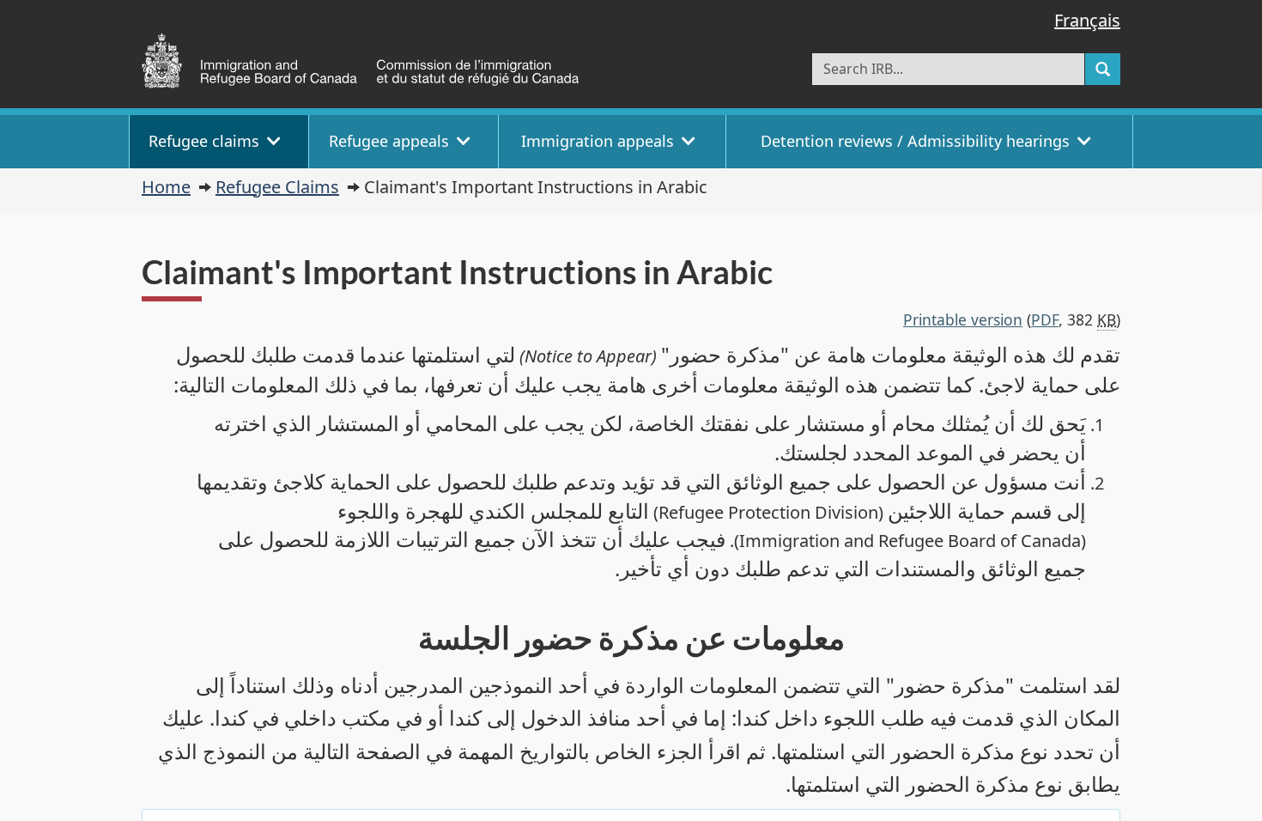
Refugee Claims (277, 186)
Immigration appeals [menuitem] (597, 141)
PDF (1045, 319)
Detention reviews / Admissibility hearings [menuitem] (915, 141)
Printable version (962, 319)
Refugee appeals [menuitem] (389, 141)
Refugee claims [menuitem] (204, 141)
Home (166, 186)
